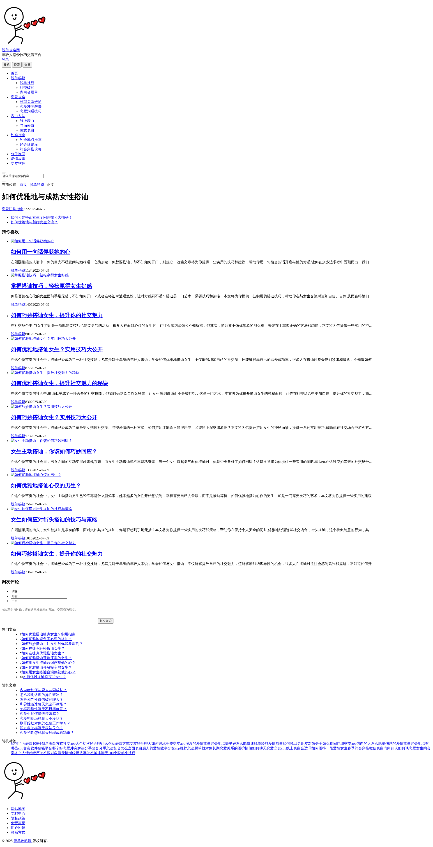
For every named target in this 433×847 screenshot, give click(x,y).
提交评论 (106, 621)
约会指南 (18, 135)
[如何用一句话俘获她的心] (32, 241)
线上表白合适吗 (298, 748)
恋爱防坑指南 (12, 209)
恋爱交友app (276, 748)
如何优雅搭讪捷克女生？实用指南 (48, 634)
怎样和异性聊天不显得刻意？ (43, 709)
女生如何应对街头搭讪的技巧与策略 (54, 520)
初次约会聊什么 (95, 743)
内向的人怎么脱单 (371, 743)
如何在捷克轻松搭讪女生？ (43, 648)
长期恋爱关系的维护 (228, 748)
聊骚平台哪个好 (50, 748)
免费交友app (175, 743)
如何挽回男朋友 (295, 743)
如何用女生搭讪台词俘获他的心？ (48, 663)
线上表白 (27, 121)
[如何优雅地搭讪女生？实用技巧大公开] (43, 339)
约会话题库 (29, 144)
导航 (6, 64)
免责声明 (18, 823)
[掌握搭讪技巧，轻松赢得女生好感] (40, 275)
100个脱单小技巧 (121, 753)
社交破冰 (27, 87)
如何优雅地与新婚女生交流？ (34, 222)
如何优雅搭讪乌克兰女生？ (44, 677)
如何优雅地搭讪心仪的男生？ (46, 485)
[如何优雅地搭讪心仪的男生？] (36, 475)
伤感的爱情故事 (398, 743)
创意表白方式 (119, 743)
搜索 (17, 64)
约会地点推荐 (30, 140)
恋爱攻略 (18, 97)
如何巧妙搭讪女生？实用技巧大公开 (54, 417)
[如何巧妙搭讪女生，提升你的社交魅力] (43, 543)
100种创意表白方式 (47, 743)
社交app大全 (73, 743)
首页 (14, 73)
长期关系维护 (30, 102)
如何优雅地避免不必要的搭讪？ (46, 639)
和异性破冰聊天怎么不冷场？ (43, 704)
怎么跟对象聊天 (52, 753)
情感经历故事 (76, 753)
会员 (27, 64)
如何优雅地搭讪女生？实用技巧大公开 (57, 349)
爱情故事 (18, 159)
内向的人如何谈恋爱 (400, 748)
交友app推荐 (177, 748)
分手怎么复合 (110, 748)
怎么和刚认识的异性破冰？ (41, 695)
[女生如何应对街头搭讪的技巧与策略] (41, 509)
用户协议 (18, 828)
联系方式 (18, 832)
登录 (5, 59)
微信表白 (376, 748)
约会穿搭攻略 (30, 149)
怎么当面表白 (131, 748)
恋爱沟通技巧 (30, 111)
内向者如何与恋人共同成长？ (43, 690)
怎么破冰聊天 (97, 753)
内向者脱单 (29, 92)
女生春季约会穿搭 (354, 748)
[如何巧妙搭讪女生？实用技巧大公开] (41, 406)
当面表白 (27, 125)
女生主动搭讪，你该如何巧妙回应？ (54, 451)
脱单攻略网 (11, 50)
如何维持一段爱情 (325, 748)
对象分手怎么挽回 (322, 743)
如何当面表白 (21, 743)
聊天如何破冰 (155, 743)
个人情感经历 (29, 753)
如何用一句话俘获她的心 (40, 252)
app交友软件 (28, 748)
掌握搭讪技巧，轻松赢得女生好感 (51, 286)
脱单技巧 (27, 83)
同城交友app (347, 743)
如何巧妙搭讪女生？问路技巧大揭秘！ (41, 217)
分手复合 (92, 748)
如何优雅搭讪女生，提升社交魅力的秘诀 (59, 383)
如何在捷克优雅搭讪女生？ (43, 653)
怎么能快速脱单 (248, 743)
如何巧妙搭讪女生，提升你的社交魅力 (57, 315)
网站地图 (18, 809)
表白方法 (18, 116)
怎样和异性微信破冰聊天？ (41, 699)
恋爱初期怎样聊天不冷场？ (41, 718)
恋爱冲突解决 (30, 106)
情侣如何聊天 (256, 748)
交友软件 (18, 163)
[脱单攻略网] (24, 46)
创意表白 (27, 130)
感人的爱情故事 (155, 748)
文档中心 (18, 813)
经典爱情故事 (272, 743)
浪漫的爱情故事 (198, 743)
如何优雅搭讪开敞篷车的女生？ (46, 658)
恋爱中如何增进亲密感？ (40, 714)
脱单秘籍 (18, 78)
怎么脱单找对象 (199, 748)
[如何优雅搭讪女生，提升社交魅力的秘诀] (45, 373)
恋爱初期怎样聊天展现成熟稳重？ (47, 733)
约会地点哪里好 (223, 743)
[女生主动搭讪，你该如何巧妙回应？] (41, 441)
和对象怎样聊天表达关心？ (41, 728)
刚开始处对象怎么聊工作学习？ (45, 723)
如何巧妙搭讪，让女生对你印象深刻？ (52, 644)
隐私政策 (18, 818)
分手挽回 (18, 154)
